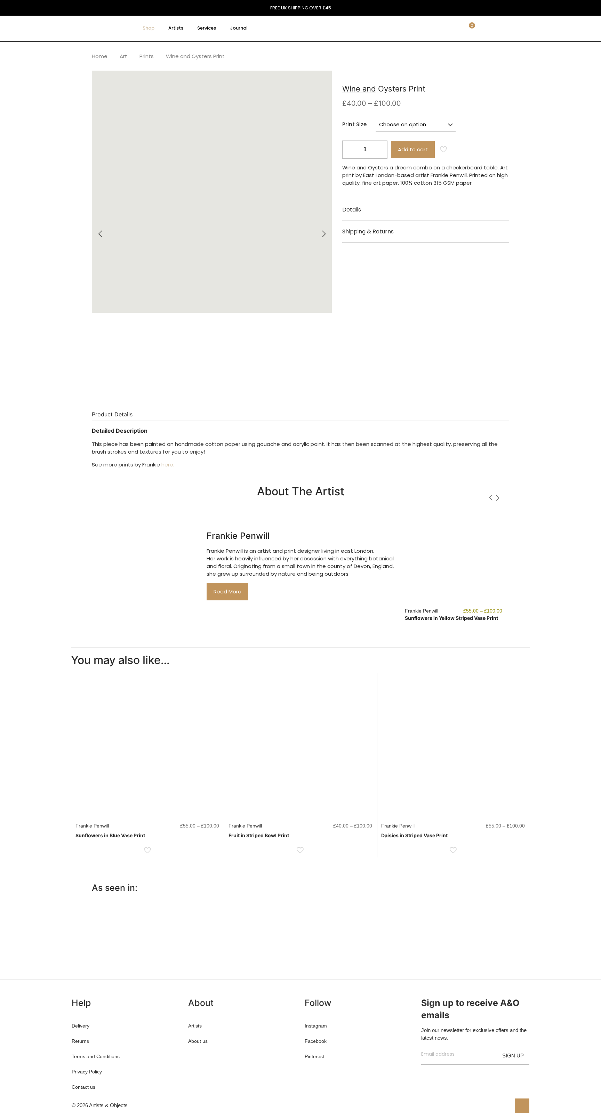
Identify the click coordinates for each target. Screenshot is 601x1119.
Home (99, 56)
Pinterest (314, 1056)
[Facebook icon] (483, 1105)
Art (123, 56)
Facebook (316, 1041)
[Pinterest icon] (497, 1105)
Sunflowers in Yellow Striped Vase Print (451, 618)
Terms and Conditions (96, 1056)
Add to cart (413, 149)
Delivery (80, 1026)
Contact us (83, 1087)
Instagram (316, 1026)
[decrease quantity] (350, 149)
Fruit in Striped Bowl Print (259, 835)
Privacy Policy (87, 1071)
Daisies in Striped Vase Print (414, 835)
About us (198, 1041)
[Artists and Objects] (100, 28)
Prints (146, 56)
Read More (227, 591)
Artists (195, 1026)
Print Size (354, 124)
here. (167, 464)
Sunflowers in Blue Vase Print (110, 835)
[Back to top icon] (522, 1105)
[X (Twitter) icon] (490, 1105)
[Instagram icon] (505, 1105)
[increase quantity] (380, 149)
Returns (80, 1041)
